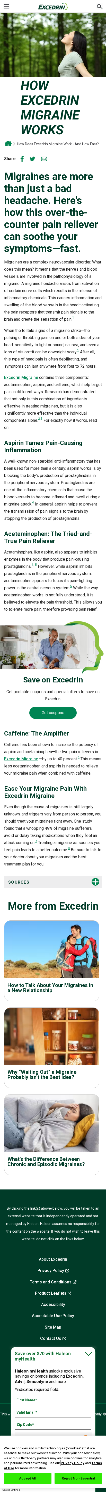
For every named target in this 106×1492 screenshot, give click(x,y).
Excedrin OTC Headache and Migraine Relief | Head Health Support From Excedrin (8, 143)
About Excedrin (53, 1259)
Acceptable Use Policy (53, 1315)
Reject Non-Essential (78, 1478)
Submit (99, 6)
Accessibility (53, 1304)
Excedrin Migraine (21, 377)
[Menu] (6, 6)
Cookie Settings (11, 1489)
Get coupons (53, 712)
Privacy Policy (51, 1270)
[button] (42, 882)
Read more (51, 957)
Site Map (53, 1327)
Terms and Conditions (51, 1282)
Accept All (27, 1478)
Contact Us (50, 1338)
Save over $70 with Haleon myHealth (43, 1356)
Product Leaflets (50, 1293)
